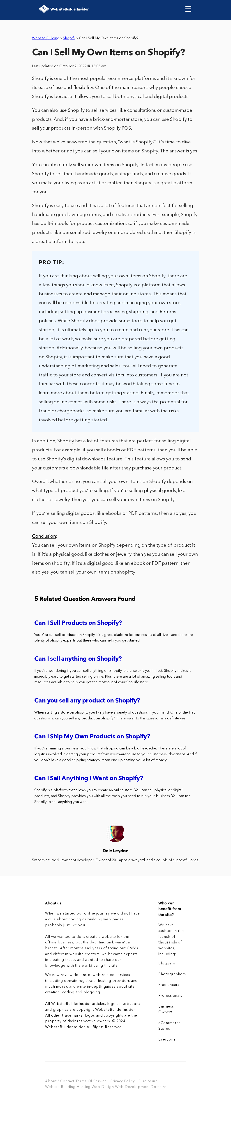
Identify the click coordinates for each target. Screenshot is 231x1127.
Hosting (83, 1087)
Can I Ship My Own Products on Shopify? (92, 737)
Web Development (132, 1087)
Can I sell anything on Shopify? (78, 659)
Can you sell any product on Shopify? (87, 701)
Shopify (69, 38)
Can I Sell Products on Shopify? (78, 623)
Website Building (45, 38)
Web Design (103, 1087)
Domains (158, 1087)
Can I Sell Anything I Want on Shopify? (88, 779)
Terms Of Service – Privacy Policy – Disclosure (116, 1081)
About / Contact (59, 1081)
